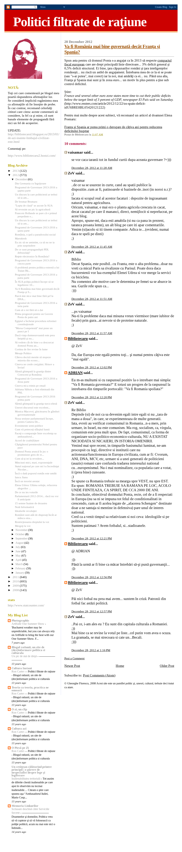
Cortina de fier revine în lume (31, 349)
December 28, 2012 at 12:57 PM (91, 611)
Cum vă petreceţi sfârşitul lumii (32, 429)
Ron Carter (18, 671)
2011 (16, 577)
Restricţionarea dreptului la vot (32, 521)
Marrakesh (21, 238)
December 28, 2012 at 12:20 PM (91, 397)
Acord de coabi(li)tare (27, 440)
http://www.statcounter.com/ (26, 605)
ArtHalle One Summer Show (28, 623)
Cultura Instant (22, 668)
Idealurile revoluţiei (26, 510)
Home (120, 666)
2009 (16, 585)
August (19, 542)
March (19, 564)
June (18, 551)
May (18, 555)
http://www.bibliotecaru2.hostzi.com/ (32, 155)
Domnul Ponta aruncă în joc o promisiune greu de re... (31, 453)
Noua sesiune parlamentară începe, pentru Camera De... (34, 420)
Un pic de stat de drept (25, 656)
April (18, 560)
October (20, 534)
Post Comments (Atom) (99, 675)
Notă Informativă (24, 506)
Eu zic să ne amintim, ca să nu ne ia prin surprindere (35, 244)
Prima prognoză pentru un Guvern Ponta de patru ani (34, 315)
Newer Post (72, 666)
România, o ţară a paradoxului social (35, 234)
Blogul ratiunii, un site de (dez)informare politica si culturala (28, 650)
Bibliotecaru (78, 338)
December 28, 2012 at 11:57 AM (91, 333)
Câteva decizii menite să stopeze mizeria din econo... (33, 359)
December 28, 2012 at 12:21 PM (91, 538)
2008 (16, 590)
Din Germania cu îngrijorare (30, 183)
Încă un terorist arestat (27, 481)
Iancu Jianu (21, 477)
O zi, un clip (19, 709)
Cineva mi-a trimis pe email (30, 385)
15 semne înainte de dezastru (31, 503)
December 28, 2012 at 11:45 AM (91, 246)
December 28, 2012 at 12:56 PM (91, 577)
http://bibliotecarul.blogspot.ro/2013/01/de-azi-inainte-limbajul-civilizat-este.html (33, 137)
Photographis (20, 620)
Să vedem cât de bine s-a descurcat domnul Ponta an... (34, 344)
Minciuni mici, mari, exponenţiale (33, 462)
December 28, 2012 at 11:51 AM (91, 299)
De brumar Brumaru (26, 201)
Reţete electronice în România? (32, 256)
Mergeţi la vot (22, 525)
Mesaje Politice (23, 353)
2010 (16, 581)
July (18, 547)
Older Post (167, 666)
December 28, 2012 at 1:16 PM (90, 650)
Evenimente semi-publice (29, 425)
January (20, 572)
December (21, 179)
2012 (16, 175)
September (21, 538)
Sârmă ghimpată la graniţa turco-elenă (36, 403)
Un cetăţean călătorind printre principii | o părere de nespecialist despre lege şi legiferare (32, 771)
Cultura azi (19, 728)
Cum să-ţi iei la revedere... (29, 458)
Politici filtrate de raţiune (79, 21)
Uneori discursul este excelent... (32, 407)
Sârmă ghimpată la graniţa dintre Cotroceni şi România (33, 373)
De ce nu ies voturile (26, 492)
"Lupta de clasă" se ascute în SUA (34, 205)
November (21, 530)
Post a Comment (74, 658)
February (20, 568)
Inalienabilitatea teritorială (26, 778)
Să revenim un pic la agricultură (32, 209)
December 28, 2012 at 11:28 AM (91, 168)
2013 (16, 170)
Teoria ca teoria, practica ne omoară (30, 689)
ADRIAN (75, 373)
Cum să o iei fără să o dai (29, 309)
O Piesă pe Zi (20, 747)
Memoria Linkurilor (25, 806)
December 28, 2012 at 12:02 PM (91, 367)
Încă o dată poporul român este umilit (36, 473)
